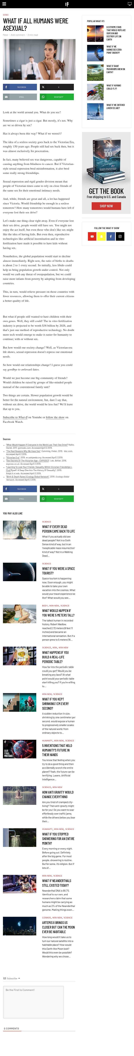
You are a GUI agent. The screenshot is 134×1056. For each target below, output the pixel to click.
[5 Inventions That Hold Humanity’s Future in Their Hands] (19, 749)
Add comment (18, 34)
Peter (5, 34)
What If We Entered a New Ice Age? (116, 106)
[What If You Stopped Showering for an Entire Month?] (19, 837)
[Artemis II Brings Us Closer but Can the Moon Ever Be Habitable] (19, 926)
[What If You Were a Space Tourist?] (19, 572)
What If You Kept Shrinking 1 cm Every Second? (55, 703)
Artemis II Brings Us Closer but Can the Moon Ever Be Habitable (58, 927)
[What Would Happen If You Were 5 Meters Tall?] (19, 614)
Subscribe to (15, 417)
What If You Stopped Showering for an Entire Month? (58, 838)
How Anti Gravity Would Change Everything (57, 794)
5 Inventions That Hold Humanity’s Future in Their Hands (57, 750)
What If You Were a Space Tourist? (58, 570)
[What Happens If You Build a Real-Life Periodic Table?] (19, 656)
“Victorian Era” (12, 457)
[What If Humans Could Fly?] (95, 92)
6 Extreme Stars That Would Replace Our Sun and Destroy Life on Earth (116, 33)
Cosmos (46, 918)
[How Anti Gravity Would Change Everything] (19, 795)
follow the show (55, 417)
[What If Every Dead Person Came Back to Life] (19, 530)
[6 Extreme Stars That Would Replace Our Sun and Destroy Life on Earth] (95, 33)
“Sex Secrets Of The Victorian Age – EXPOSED (27, 460)
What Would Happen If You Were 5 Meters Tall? (58, 612)
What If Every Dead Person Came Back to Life (58, 528)
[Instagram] (120, 236)
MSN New (54, 606)
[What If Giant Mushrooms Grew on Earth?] (95, 72)
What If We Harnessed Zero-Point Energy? (114, 49)
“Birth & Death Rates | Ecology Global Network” (27, 476)
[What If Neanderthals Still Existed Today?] (19, 884)
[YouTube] (92, 236)
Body (45, 606)
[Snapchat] (101, 236)
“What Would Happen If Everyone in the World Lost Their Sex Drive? (37, 444)
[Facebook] (111, 236)
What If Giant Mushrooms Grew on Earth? (116, 69)
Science (5, 15)
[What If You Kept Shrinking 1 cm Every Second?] (19, 702)
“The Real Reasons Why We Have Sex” (23, 451)
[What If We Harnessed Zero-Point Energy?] (95, 53)
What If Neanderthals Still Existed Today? (56, 882)
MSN (55, 647)
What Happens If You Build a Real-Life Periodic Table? (55, 657)
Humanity (47, 741)
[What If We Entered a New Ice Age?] (95, 111)
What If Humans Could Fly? (114, 87)
